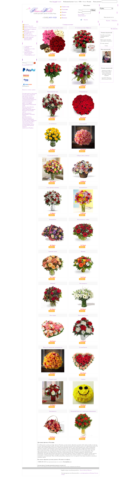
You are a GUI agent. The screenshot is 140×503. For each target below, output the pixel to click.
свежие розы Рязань (27, 102)
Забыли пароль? (82, 15)
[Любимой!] (52, 308)
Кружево (83, 251)
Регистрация (81, 14)
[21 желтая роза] (52, 148)
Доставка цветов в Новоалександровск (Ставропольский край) (28, 118)
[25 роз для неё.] (83, 148)
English (59, 1)
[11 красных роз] (53, 84)
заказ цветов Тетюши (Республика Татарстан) (28, 96)
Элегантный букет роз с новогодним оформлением (83, 411)
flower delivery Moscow (85, 470)
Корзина (86, 19)
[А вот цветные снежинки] (52, 212)
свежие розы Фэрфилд (27, 127)
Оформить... (115, 20)
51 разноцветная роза (52, 155)
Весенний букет (83, 187)
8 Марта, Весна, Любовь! (83, 155)
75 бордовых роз (83, 91)
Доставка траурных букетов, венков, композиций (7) (29, 38)
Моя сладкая (53, 315)
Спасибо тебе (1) (28, 34)
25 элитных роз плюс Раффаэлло (29, 49)
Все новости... (114, 28)
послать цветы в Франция (28, 94)
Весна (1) (26, 24)
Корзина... (108, 20)
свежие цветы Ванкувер (28, 98)
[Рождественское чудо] (52, 116)
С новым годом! (53, 379)
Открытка (26, 47)
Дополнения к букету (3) (30, 35)
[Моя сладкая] (52, 340)
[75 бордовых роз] (83, 116)
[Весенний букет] (83, 212)
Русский (55, 1)
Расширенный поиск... (27, 65)
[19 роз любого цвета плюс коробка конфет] (52, 52)
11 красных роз (28, 46)
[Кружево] (83, 276)
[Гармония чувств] (52, 276)
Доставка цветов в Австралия (29, 93)
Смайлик (83, 379)
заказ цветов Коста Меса (28, 121)
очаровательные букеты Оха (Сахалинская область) (29, 100)
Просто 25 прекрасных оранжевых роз (52, 347)
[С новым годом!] (52, 403)
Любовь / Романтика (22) (30, 27)
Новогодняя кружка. (83, 315)
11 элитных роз (28, 51)
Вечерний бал (52, 219)
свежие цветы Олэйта (27, 123)
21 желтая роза (52, 123)
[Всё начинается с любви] (83, 244)
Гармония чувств (52, 251)
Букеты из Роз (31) (28, 26)
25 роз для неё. (83, 123)
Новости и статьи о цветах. (29, 89)
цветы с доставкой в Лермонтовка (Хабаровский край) (29, 104)
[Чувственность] (52, 435)
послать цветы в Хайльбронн (29, 120)
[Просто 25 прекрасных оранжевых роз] (52, 372)
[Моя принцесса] (83, 308)
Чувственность (52, 411)
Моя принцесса (83, 283)
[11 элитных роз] (83, 84)
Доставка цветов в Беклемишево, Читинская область (28, 114)
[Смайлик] (83, 403)
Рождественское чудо (52, 91)
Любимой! (52, 283)
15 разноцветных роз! (29, 55)
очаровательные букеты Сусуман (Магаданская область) (28, 125)
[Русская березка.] (83, 372)
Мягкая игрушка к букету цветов (28, 53)
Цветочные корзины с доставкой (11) (29, 32)
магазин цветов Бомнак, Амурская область (28, 107)
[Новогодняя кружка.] (83, 340)
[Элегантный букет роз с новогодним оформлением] (83, 435)
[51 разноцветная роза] (52, 180)
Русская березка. (83, 347)
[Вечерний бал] (52, 244)
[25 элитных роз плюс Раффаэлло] (83, 52)
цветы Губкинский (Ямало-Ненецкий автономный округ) (29, 110)
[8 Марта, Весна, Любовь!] (83, 180)
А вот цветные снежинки (53, 187)
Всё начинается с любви (83, 219)
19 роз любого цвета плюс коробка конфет (52, 27)
